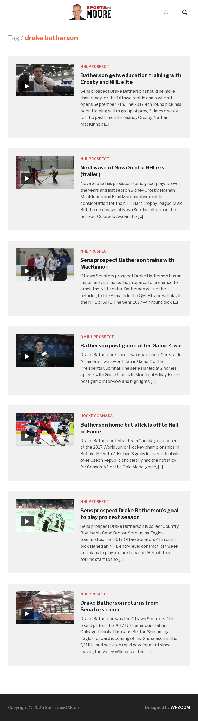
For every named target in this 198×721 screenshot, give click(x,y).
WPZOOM (180, 707)
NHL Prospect (94, 66)
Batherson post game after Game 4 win (131, 346)
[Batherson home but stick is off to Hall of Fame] (45, 429)
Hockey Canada (96, 416)
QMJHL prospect (97, 337)
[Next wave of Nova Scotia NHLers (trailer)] (45, 171)
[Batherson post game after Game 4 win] (45, 350)
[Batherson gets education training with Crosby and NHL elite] (45, 79)
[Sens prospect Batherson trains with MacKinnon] (45, 264)
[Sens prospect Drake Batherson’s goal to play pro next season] (45, 515)
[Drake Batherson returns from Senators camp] (45, 607)
